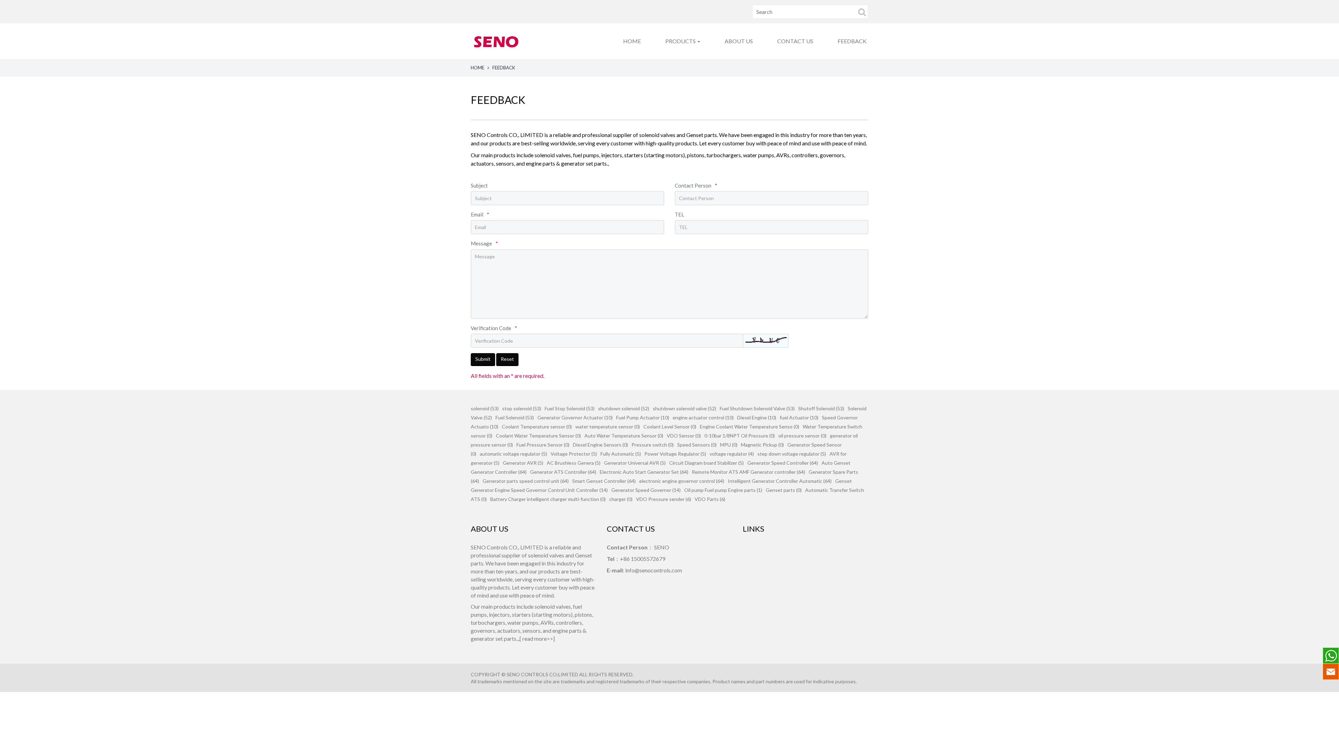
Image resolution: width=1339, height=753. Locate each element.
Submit (483, 359)
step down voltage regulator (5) (791, 454)
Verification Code (494, 328)
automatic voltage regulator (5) (513, 454)
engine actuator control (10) (703, 417)
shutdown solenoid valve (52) (684, 408)
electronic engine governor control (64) (681, 481)
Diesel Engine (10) (756, 417)
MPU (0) (728, 445)
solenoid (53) (485, 408)
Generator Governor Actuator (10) (575, 417)
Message (484, 243)
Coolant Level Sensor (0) (669, 426)
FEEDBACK (852, 41)
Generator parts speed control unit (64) (526, 481)
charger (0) (621, 499)
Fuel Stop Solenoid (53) (570, 408)
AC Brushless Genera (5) (573, 463)
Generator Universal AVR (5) (635, 463)
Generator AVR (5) (523, 463)
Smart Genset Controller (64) (604, 481)
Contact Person (696, 185)
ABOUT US (739, 41)
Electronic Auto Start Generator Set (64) (644, 472)
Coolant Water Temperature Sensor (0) (538, 436)
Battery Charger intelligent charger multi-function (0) (548, 499)
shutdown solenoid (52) (623, 408)
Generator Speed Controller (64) (782, 463)
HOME (632, 41)
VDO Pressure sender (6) (663, 499)
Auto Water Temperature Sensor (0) (623, 436)
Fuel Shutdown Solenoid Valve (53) (757, 408)
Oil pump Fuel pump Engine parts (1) (723, 490)
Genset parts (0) (784, 490)
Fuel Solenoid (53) (514, 417)
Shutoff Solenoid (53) (821, 408)
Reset (507, 359)
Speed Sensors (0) (697, 445)
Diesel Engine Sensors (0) (600, 445)
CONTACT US (795, 41)
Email (480, 214)
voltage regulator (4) (732, 454)
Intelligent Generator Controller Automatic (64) (780, 481)
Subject (479, 185)
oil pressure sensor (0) (802, 436)
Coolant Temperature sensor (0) (537, 426)
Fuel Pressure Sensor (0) (542, 445)
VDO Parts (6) (710, 499)
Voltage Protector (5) (574, 454)
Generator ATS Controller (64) (563, 472)
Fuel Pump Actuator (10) (642, 417)
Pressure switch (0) (652, 445)
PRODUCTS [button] (681, 41)
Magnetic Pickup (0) (762, 445)
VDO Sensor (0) (684, 436)
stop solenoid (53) (521, 408)
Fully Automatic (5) (620, 454)
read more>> (537, 638)
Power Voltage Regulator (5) (675, 454)
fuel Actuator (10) (799, 417)
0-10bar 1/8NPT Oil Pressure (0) (739, 436)
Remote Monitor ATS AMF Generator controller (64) (748, 472)
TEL (679, 214)
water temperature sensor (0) (607, 426)
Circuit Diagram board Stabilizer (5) (706, 463)
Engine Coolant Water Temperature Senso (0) (749, 426)
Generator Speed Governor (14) (646, 490)
